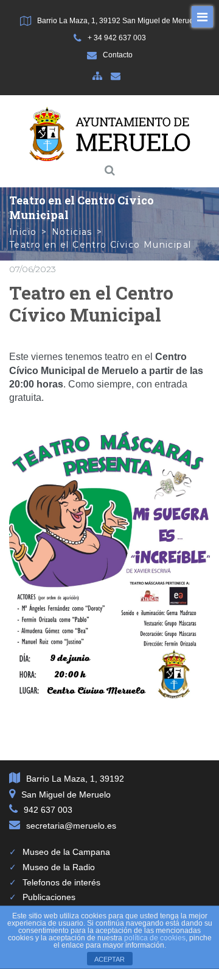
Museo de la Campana (66, 852)
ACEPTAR (109, 959)
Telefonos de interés (61, 882)
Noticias (72, 231)
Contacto (118, 55)
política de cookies (155, 938)
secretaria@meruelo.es (71, 825)
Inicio (22, 231)
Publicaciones (49, 897)
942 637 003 (48, 810)
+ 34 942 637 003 (117, 38)
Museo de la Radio (59, 867)
